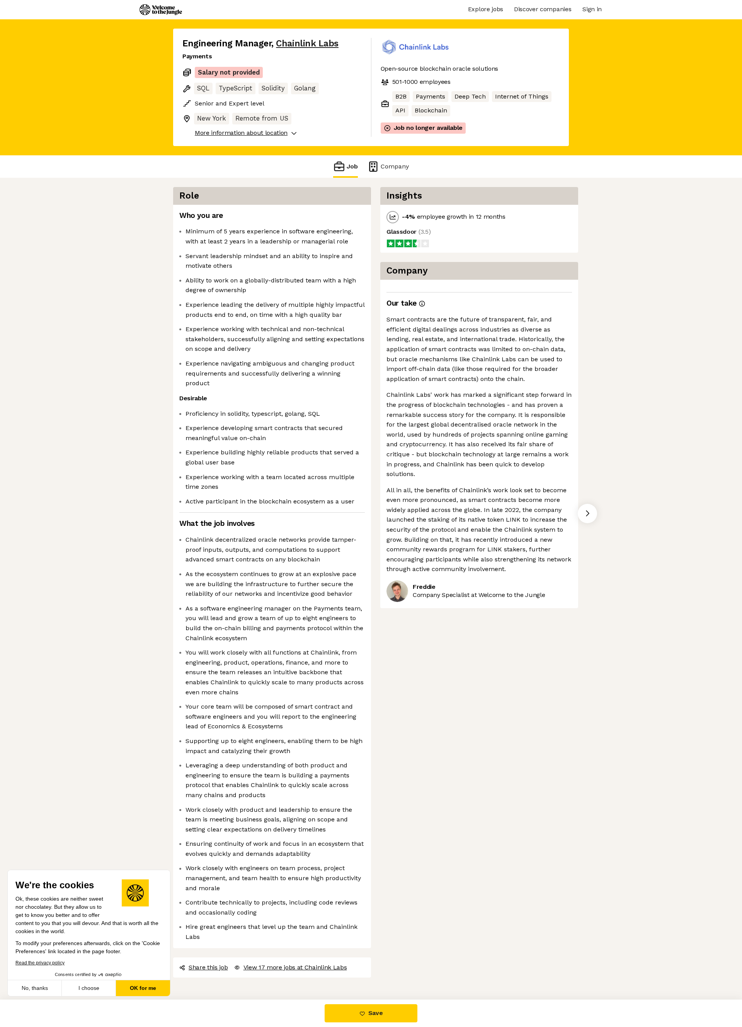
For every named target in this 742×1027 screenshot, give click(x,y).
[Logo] (161, 9)
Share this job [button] (208, 967)
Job (352, 166)
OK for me (143, 988)
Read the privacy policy (40, 963)
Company (395, 166)
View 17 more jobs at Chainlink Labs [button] (295, 967)
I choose (88, 988)
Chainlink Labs (307, 43)
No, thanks (35, 988)
